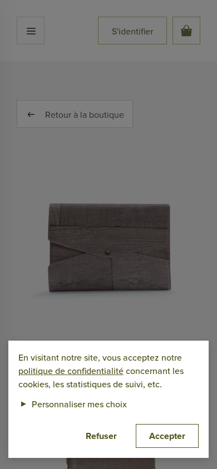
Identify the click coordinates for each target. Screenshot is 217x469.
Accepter (167, 436)
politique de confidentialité (71, 371)
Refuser (101, 436)
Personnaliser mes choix (72, 404)
